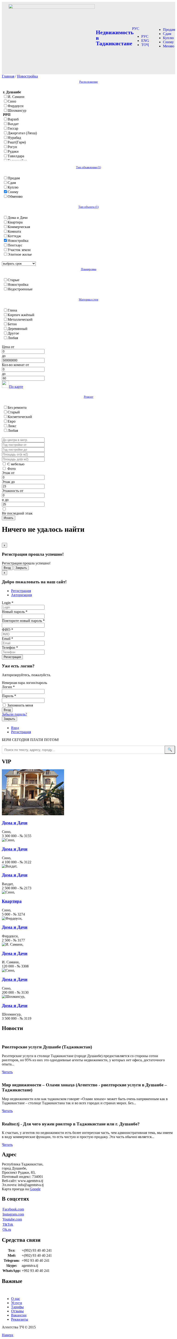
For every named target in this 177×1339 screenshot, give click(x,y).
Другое (13, 333)
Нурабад (14, 138)
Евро (11, 421)
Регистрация (21, 591)
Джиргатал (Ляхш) (22, 133)
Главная (8, 76)
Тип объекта (88, 207)
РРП (6, 115)
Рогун (12, 147)
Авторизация (21, 595)
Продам (169, 29)
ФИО (7, 630)
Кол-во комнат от (15, 365)
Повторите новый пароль (23, 621)
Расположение (88, 81)
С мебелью (15, 464)
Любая (13, 338)
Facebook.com (13, 1209)
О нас (15, 1299)
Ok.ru (7, 1229)
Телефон (10, 647)
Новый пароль (14, 612)
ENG (145, 41)
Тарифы (17, 1307)
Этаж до (8, 482)
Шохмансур (17, 110)
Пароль (9, 696)
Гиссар (13, 128)
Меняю (168, 46)
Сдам (167, 34)
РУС (135, 29)
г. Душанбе (12, 92)
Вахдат (13, 124)
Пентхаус (15, 245)
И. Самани (16, 97)
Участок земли (19, 250)
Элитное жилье (20, 254)
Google (35, 1189)
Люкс (12, 426)
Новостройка (27, 76)
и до (5, 500)
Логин (8, 687)
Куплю (168, 38)
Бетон (12, 324)
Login (7, 603)
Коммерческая (19, 227)
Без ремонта (17, 407)
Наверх (7, 1335)
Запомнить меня (19, 705)
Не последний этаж (17, 513)
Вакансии (19, 1315)
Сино (12, 101)
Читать (7, 1072)
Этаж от (8, 473)
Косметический (20, 417)
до (4, 356)
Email (7, 639)
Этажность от (12, 491)
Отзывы (17, 1311)
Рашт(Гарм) (17, 142)
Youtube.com (12, 1219)
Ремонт (88, 396)
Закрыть (21, 567)
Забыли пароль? (14, 714)
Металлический (20, 319)
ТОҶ (145, 45)
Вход (7, 567)
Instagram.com (13, 1214)
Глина (12, 310)
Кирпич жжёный (21, 315)
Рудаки (13, 151)
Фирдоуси (16, 106)
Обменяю (15, 196)
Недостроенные (20, 289)
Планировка (88, 269)
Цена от (8, 347)
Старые (13, 280)
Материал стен (88, 299)
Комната (14, 231)
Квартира (15, 222)
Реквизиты (19, 1319)
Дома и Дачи (18, 218)
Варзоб (13, 119)
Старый (14, 412)
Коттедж (14, 236)
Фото (11, 469)
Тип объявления (88, 167)
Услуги (16, 1303)
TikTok (8, 1224)
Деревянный (17, 329)
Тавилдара (16, 156)
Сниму (168, 42)
